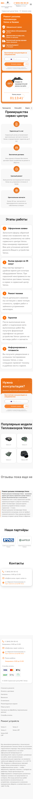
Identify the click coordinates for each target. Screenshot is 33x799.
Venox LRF (16, 730)
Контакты (4, 694)
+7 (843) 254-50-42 (20, 3)
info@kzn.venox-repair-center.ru (15, 578)
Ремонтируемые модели (9, 704)
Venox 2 (3, 730)
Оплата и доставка (7, 691)
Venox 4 (3, 727)
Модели (27, 108)
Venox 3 (15, 727)
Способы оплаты (6, 715)
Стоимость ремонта (7, 688)
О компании (5, 700)
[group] (8, 541)
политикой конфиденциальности (20, 68)
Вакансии (4, 697)
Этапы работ (18, 108)
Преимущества (6, 108)
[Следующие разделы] (31, 108)
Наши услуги (5, 707)
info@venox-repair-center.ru (14, 648)
